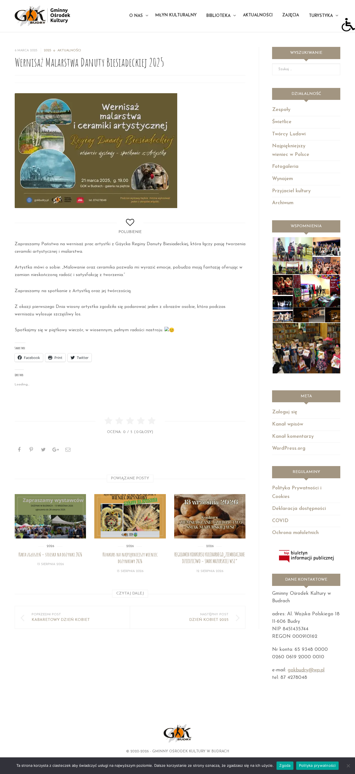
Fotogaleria (285, 166)
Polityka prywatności (317, 765)
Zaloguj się (284, 412)
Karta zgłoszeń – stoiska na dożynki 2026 (50, 554)
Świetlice (281, 122)
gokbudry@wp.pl (306, 670)
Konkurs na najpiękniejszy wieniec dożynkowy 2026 (130, 558)
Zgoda (284, 765)
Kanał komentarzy (293, 436)
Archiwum (282, 203)
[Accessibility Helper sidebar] (348, 24)
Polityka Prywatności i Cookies (296, 492)
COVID (280, 520)
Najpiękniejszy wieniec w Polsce (290, 150)
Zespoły (281, 109)
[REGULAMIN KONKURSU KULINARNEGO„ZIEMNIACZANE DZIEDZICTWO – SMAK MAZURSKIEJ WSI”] (209, 516)
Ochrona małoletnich (295, 532)
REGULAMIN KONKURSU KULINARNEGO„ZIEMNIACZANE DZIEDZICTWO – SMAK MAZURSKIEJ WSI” (209, 558)
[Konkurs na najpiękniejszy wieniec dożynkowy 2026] (130, 516)
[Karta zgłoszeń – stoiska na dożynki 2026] (50, 516)
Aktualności (69, 50)
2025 (47, 50)
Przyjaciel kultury (291, 191)
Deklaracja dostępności (299, 508)
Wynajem (282, 178)
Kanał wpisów (287, 424)
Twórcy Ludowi (289, 134)
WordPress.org (288, 448)
